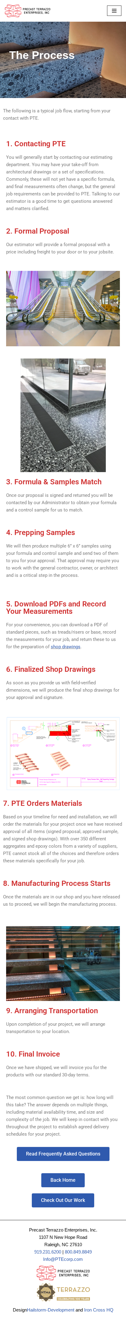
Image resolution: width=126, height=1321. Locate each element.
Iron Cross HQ (98, 1309)
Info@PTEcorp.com (63, 1259)
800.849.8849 (78, 1251)
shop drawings (65, 647)
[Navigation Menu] (114, 10)
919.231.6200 (47, 1251)
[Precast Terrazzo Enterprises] (27, 10)
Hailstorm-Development (50, 1309)
